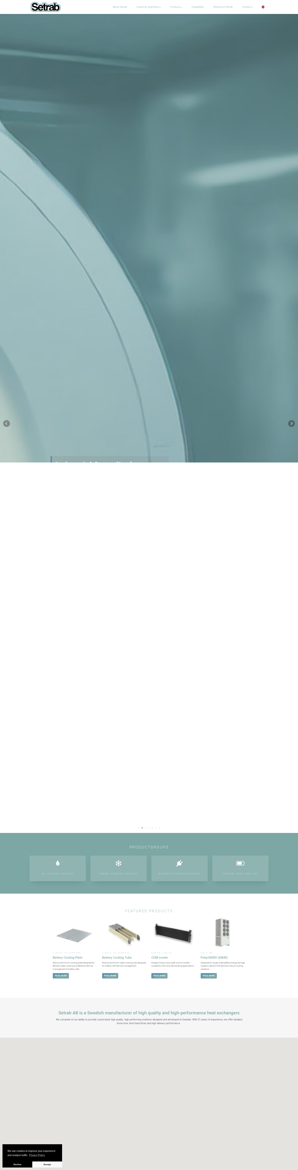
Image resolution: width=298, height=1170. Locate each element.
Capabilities (198, 6)
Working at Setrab (223, 6)
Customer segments (147, 6)
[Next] (291, 482)
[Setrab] (45, 7)
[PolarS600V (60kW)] (223, 1049)
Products (175, 6)
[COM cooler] (173, 1049)
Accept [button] (47, 1164)
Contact (246, 6)
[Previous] (6, 482)
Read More (63, 501)
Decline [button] (17, 1164)
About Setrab (120, 6)
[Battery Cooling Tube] (124, 1049)
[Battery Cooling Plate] (75, 1049)
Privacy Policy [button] (37, 1155)
